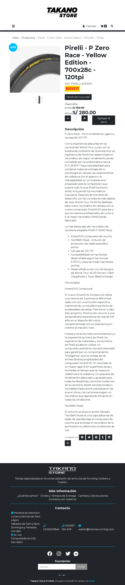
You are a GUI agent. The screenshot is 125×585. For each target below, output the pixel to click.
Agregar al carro (103, 120)
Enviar (81, 566)
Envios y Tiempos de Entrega (58, 495)
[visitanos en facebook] (49, 553)
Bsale (92, 581)
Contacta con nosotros (62, 499)
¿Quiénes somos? (27, 495)
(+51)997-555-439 (68, 527)
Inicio (15, 37)
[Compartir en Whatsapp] (68, 443)
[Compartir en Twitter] (89, 437)
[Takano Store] (62, 12)
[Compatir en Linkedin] (109, 437)
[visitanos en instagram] (59, 553)
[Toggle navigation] (13, 26)
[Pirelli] (72, 88)
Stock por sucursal (78, 97)
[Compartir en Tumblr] (102, 437)
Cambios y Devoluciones (93, 495)
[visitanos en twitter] (68, 553)
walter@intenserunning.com (96, 529)
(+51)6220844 (51, 529)
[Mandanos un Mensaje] (76, 554)
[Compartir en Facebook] (82, 437)
